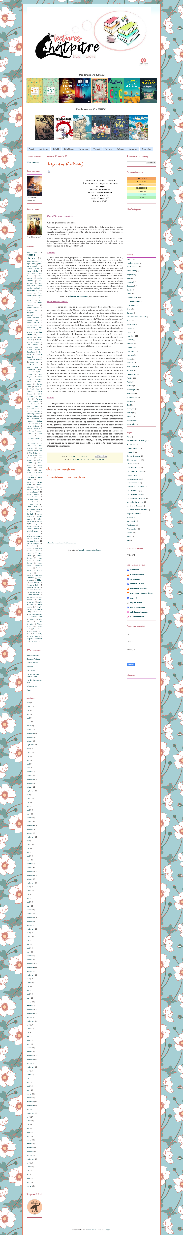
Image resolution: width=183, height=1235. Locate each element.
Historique (77, 459)
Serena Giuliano (33, 595)
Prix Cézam (31, 670)
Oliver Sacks (38, 548)
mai (28, 714)
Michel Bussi (32, 531)
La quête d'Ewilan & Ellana (136, 487)
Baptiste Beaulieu (33, 308)
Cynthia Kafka (31, 369)
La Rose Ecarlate (132, 475)
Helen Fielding (35, 423)
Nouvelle (130, 371)
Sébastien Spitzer (36, 617)
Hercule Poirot (132, 464)
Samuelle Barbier (33, 587)
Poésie (129, 382)
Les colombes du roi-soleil (136, 498)
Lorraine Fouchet (33, 492)
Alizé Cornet (31, 273)
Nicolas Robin (31, 546)
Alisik (129, 437)
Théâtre (129, 417)
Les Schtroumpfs (133, 491)
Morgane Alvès (32, 534)
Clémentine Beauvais (34, 360)
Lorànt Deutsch (33, 494)
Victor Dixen (32, 631)
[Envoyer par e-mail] (96, 456)
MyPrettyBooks (135, 579)
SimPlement (141, 188)
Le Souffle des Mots (137, 617)
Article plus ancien (70, 543)
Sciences (130, 401)
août (28, 703)
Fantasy (129, 328)
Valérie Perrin (37, 629)
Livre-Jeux (130, 355)
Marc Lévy (34, 504)
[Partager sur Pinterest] (106, 456)
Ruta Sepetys (34, 582)
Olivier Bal (30, 553)
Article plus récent (53, 543)
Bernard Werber (33, 322)
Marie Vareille (32, 507)
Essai (128, 321)
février (29, 726)
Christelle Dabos (32, 347)
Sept (128, 540)
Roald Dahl (38, 580)
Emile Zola (38, 387)
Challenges (120, 149)
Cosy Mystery (131, 305)
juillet (28, 706)
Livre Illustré (131, 351)
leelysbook (133, 598)
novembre (30, 737)
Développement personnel (136, 317)
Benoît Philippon (33, 317)
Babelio (141, 185)
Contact (142, 198)
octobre (29, 741)
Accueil (31, 149)
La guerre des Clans (134, 479)
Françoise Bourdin (33, 404)
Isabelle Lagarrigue (33, 428)
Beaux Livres (131, 271)
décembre (30, 733)
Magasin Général (133, 514)
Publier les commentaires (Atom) (89, 550)
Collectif (30, 364)
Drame (129, 309)
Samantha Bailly (33, 585)
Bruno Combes (31, 327)
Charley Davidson (133, 448)
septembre (30, 745)
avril (28, 718)
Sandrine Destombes (34, 590)
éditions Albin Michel (78, 296)
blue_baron (92, 1230)
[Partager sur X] (101, 456)
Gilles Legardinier (33, 414)
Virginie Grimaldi (34, 639)
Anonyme (29, 293)
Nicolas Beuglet (33, 544)
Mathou (39, 521)
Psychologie (131, 390)
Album (129, 259)
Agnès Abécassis (33, 261)
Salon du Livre (32, 686)
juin (28, 710)
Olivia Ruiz (34, 551)
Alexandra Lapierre (33, 268)
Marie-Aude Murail (33, 509)
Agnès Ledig (31, 264)
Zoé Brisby (100, 459)
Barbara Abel (32, 310)
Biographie (131, 275)
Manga (129, 359)
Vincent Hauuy (34, 636)
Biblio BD (56, 149)
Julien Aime (32, 455)
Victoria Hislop (37, 634)
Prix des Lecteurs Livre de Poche (33, 675)
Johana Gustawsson (33, 441)
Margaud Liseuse (136, 603)
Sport (129, 405)
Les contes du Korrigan (135, 502)
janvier (29, 730)
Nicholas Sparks (33, 541)
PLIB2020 (30, 667)
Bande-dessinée (132, 267)
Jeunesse (130, 344)
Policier (129, 378)
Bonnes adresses (33, 655)
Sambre (129, 533)
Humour (130, 340)
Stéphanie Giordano (35, 614)
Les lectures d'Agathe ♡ (138, 589)
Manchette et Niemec (34, 502)
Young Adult (131, 424)
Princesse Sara (132, 529)
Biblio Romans (43, 149)
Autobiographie (132, 263)
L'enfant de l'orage (133, 468)
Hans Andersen (33, 418)
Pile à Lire (108, 149)
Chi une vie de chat (133, 456)
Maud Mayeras (34, 524)
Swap (29, 690)
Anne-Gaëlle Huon (33, 290)
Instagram (142, 194)
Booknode (141, 181)
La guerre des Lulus (134, 483)
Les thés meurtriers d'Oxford (137, 510)
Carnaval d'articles (33, 659)
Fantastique (131, 324)
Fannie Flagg (34, 389)
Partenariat (89, 459)
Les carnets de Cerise (134, 494)
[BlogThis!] (98, 456)
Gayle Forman (34, 411)
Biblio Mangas (69, 149)
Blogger (107, 1230)
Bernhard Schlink (32, 325)
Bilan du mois (83, 149)
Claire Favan (31, 352)
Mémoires (130, 363)
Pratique (130, 386)
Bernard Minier (32, 320)
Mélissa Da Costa (33, 536)
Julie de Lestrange (35, 453)
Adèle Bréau (32, 252)
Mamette (130, 518)
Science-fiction (132, 397)
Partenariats (133, 149)
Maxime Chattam (33, 529)
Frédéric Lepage (32, 406)
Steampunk (131, 409)
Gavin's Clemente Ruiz (34, 409)
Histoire (129, 332)
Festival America (32, 663)
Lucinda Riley (32, 499)
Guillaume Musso (33, 416)
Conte (129, 294)
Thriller (129, 413)
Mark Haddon (31, 512)
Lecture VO (131, 348)
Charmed (130, 452)
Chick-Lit (130, 282)
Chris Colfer (32, 345)
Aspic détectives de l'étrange (137, 441)
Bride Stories (131, 445)
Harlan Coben (34, 421)
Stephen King (37, 612)
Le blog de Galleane (137, 574)
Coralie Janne (32, 367)
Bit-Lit (129, 279)
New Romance (132, 367)
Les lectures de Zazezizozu (139, 612)
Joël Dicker (38, 450)
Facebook (141, 191)
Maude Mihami (33, 526)
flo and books (134, 570)
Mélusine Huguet (33, 538)
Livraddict (141, 178)
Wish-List (96, 149)
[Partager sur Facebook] (103, 456)
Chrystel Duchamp (33, 350)
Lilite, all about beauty (137, 607)
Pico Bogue (131, 525)
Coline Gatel (34, 362)
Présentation (146, 149)
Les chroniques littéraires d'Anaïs (141, 593)
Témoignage (131, 420)
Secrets (129, 537)
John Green (31, 443)
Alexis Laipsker (33, 271)
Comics (129, 290)
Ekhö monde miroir (134, 460)
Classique (130, 286)
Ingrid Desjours (33, 426)
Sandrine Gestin (34, 592)
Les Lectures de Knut (137, 584)
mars (28, 722)
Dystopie (130, 313)
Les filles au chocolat (134, 506)
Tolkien (32, 619)
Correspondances (133, 301)
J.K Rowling (30, 431)
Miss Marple (131, 521)
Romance (130, 394)
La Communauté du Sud (135, 471)
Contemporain (132, 298)
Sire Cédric (31, 597)
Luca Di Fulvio (33, 497)
